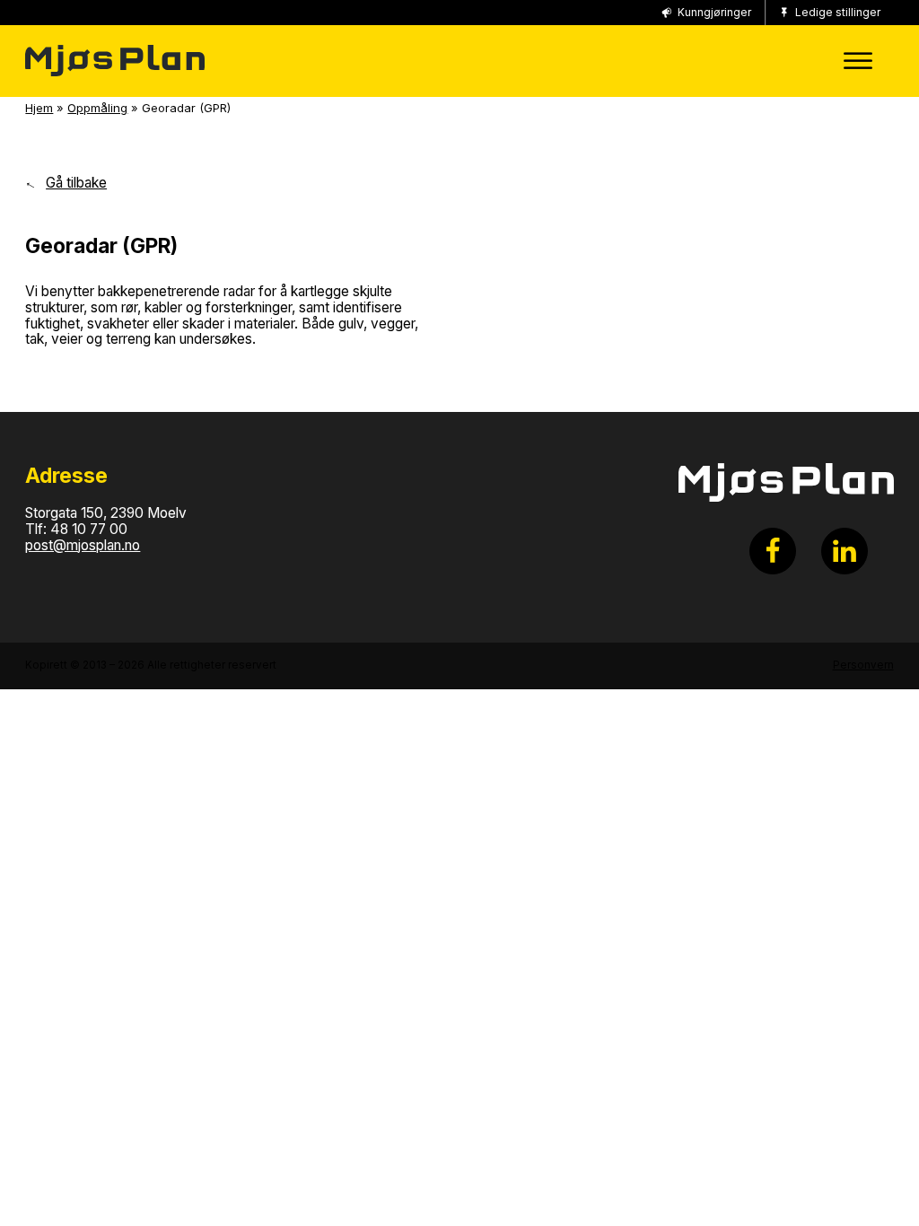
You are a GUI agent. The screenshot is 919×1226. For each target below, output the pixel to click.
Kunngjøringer (714, 12)
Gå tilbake (76, 183)
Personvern (863, 665)
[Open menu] (854, 61)
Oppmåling (97, 108)
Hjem (39, 108)
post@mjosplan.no (82, 545)
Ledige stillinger (837, 12)
